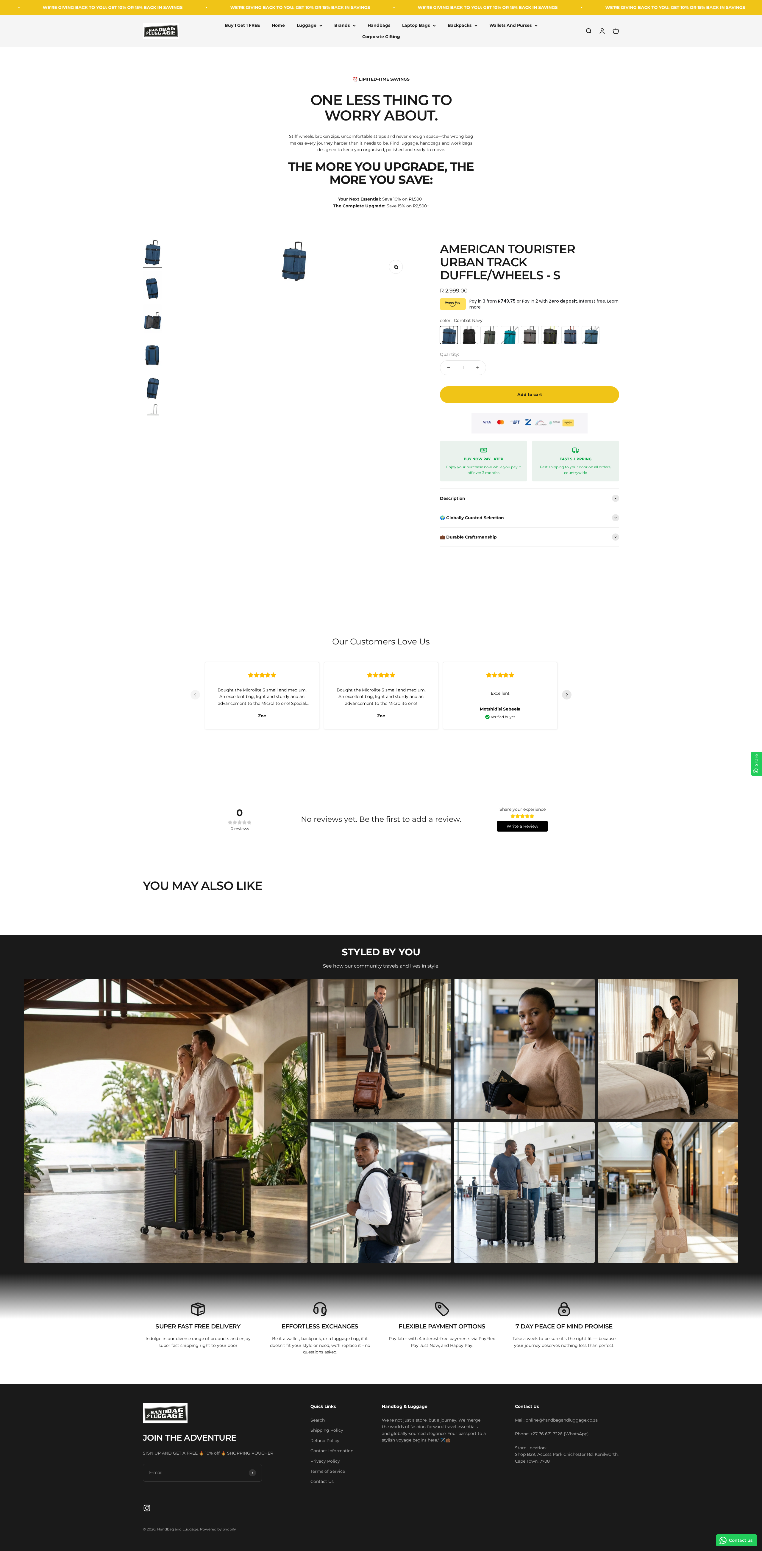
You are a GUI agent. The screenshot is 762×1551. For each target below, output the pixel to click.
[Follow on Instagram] (147, 1508)
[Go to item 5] (152, 386)
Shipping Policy (326, 1430)
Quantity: (449, 354)
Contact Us (322, 1481)
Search (317, 1420)
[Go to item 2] (152, 286)
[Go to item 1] (152, 253)
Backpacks (459, 25)
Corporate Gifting (381, 37)
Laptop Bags (416, 25)
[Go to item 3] (152, 319)
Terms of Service (327, 1471)
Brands (342, 25)
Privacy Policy (325, 1461)
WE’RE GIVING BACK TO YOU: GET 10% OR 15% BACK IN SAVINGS (148, 7)
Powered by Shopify (218, 1529)
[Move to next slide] (567, 695)
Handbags (379, 25)
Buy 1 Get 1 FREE (242, 25)
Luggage (306, 25)
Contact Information (331, 1450)
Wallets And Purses (510, 25)
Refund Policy (324, 1440)
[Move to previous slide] (195, 695)
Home (278, 25)
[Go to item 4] (152, 353)
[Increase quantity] (477, 368)
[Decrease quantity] (448, 368)
